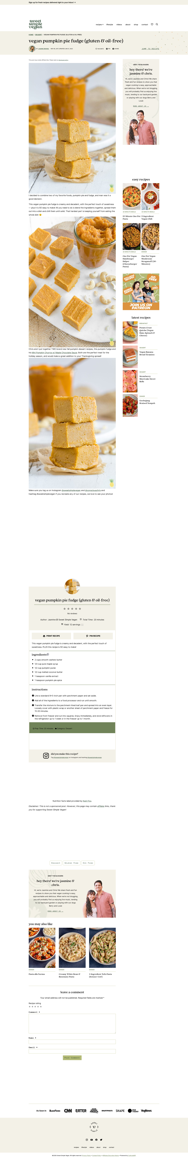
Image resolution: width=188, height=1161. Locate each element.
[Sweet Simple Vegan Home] (35, 24)
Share (117, 48)
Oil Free (88, 863)
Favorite (101, 49)
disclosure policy (63, 60)
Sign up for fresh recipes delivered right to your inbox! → (52, 2)
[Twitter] (101, 1139)
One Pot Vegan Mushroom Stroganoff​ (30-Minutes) (149, 260)
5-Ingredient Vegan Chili (147, 217)
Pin (109, 48)
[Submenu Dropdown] (103, 24)
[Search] (156, 24)
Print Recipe (53, 636)
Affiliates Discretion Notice (111, 1155)
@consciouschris (93, 490)
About (127, 24)
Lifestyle (109, 24)
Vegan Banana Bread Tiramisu (146, 353)
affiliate (100, 806)
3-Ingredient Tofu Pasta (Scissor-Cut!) (100, 975)
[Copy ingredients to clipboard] (48, 654)
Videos (119, 24)
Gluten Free (72, 863)
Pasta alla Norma (37, 974)
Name (32, 1038)
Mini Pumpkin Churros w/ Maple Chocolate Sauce (54, 352)
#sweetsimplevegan (95, 757)
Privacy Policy (86, 1155)
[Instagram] (86, 1139)
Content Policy (96, 1155)
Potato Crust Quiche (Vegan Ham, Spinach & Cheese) (147, 331)
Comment (34, 1012)
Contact (145, 24)
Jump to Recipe (150, 49)
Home (31, 35)
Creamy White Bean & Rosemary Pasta (69, 975)
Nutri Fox (87, 801)
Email (33, 1047)
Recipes (99, 24)
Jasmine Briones (43, 48)
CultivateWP (132, 1155)
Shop (136, 24)
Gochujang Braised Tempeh (147, 402)
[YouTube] (91, 1139)
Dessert (38, 35)
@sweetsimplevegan (71, 490)
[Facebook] (96, 1139)
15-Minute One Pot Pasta (131, 217)
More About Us (54, 911)
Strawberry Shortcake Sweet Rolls (147, 379)
